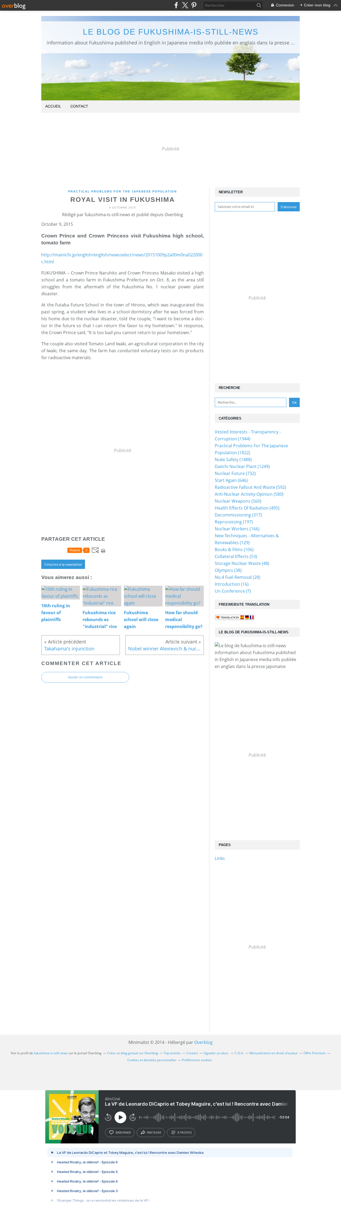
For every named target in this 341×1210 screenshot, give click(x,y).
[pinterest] (193, 5)
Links (220, 858)
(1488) (233, 459)
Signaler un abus (216, 1053)
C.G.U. (239, 1053)
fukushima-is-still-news (51, 1053)
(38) (228, 570)
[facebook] (176, 5)
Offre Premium (314, 1053)
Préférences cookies (197, 1060)
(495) (247, 508)
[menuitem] (53, 106)
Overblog (203, 1042)
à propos (184, 1132)
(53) (236, 556)
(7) (233, 591)
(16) (232, 584)
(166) (237, 529)
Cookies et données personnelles (151, 1060)
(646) (231, 480)
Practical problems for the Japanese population (122, 191)
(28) (237, 577)
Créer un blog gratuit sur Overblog (132, 1053)
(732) (235, 473)
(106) (234, 549)
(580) (249, 494)
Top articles (172, 1053)
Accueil (53, 106)
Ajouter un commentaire (85, 677)
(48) (242, 563)
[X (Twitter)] (185, 5)
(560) (238, 501)
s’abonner (123, 1132)
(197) (234, 522)
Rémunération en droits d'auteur (274, 1053)
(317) (238, 515)
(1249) (242, 466)
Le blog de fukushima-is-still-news (170, 31)
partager (154, 1132)
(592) (250, 487)
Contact (79, 106)
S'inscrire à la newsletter (63, 564)
